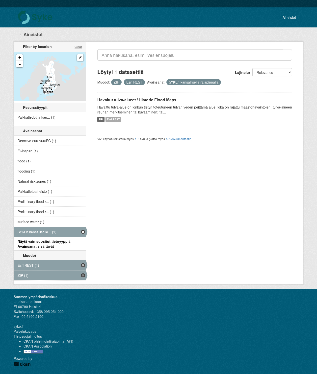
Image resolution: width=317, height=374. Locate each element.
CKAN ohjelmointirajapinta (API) (48, 341)
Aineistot (289, 17)
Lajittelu (242, 72)
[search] (287, 55)
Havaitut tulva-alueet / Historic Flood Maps (136, 100)
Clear (78, 46)
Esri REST (113, 119)
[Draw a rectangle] (80, 57)
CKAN (22, 364)
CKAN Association (38, 346)
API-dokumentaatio (178, 139)
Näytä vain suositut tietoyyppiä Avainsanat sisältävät (44, 244)
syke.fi (19, 326)
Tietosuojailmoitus (28, 336)
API (136, 139)
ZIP (101, 119)
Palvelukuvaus (25, 331)
